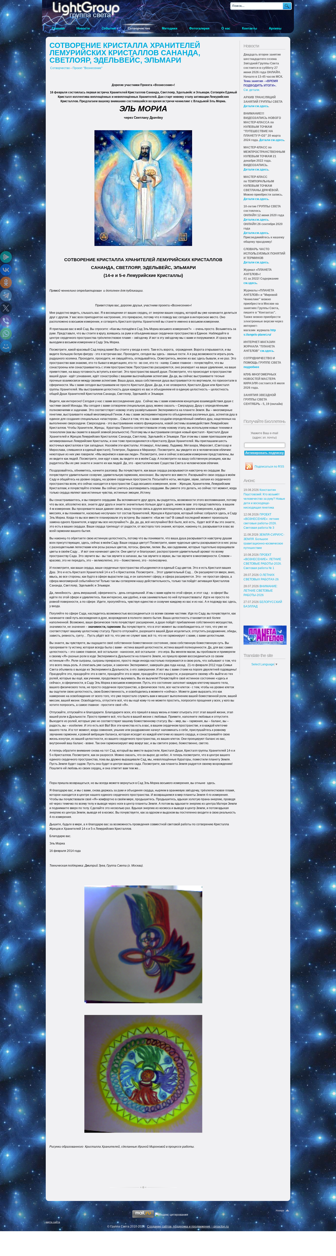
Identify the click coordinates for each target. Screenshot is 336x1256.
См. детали (251, 90)
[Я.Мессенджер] (6, 257)
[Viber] (6, 321)
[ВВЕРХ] (282, 1211)
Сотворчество (60, 68)
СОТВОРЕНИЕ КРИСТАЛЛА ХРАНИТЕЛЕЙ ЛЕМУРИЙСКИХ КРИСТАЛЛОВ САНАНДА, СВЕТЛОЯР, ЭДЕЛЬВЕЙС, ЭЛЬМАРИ (124, 52)
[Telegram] (6, 295)
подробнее (251, 367)
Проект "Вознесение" (87, 68)
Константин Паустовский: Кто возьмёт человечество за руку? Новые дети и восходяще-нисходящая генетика (264, 498)
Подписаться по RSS (269, 466)
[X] (6, 308)
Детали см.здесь (256, 106)
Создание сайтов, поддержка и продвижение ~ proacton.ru (188, 1226)
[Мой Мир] (6, 346)
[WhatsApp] (6, 334)
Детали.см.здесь (256, 219)
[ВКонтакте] (6, 270)
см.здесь (250, 283)
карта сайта (53, 1222)
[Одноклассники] (6, 282)
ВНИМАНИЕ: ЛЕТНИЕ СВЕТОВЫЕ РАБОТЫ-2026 (260, 591)
